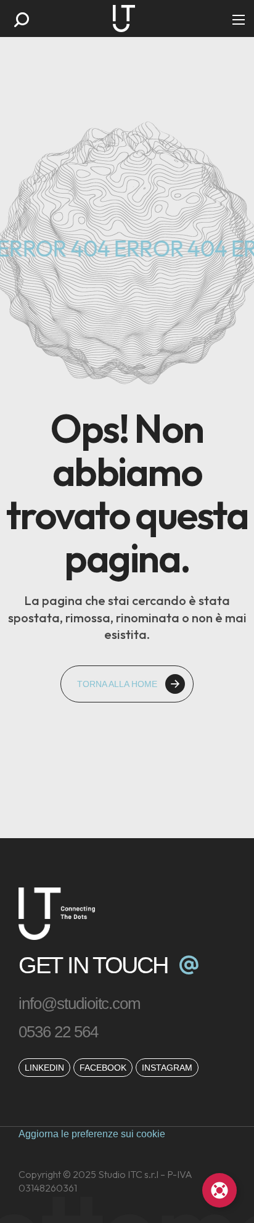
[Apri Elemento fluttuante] (219, 1190)
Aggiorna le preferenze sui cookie (91, 1134)
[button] (21, 20)
